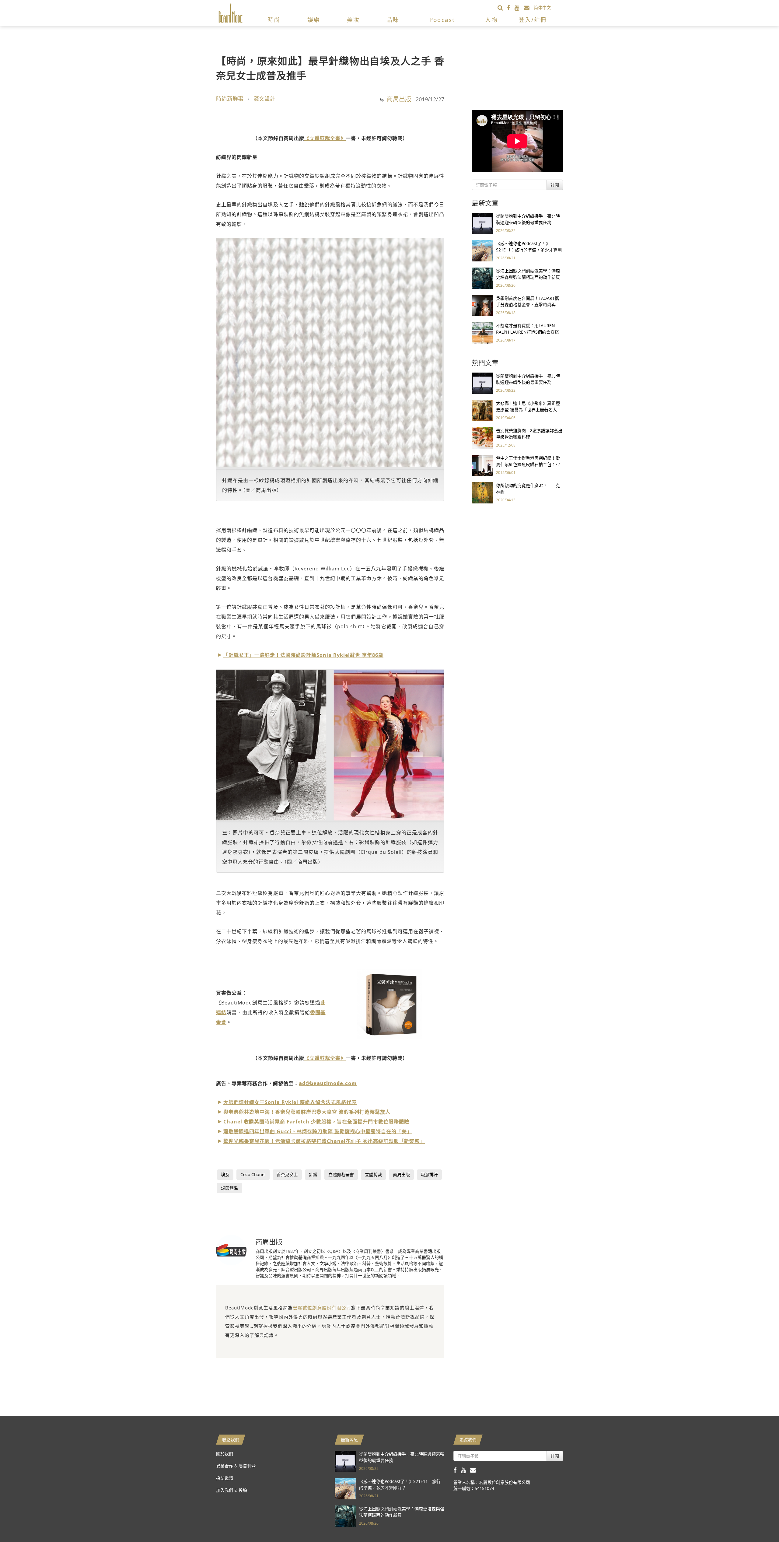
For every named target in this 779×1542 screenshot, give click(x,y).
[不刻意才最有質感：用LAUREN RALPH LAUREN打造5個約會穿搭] (482, 332)
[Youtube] (519, 7)
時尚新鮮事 (229, 98)
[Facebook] (511, 7)
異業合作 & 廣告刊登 (236, 1466)
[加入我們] (529, 7)
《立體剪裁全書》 (325, 138)
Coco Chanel (253, 1174)
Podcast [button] (442, 20)
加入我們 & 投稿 (231, 1490)
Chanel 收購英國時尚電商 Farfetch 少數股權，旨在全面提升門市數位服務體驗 (316, 1121)
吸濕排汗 (429, 1174)
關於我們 (224, 1453)
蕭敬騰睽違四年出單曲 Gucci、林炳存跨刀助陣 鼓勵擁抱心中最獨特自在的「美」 (317, 1131)
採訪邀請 (224, 1478)
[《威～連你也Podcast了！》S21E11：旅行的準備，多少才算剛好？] (482, 250)
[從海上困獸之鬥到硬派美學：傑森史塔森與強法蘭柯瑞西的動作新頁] (482, 278)
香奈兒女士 (287, 1174)
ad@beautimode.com (328, 1083)
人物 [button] (491, 20)
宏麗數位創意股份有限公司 (322, 1308)
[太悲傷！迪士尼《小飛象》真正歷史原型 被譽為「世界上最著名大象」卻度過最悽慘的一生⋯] (482, 410)
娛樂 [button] (313, 20)
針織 (313, 1174)
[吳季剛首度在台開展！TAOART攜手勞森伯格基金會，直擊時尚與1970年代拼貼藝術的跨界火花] (482, 305)
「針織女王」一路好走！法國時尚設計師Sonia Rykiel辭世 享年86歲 (303, 655)
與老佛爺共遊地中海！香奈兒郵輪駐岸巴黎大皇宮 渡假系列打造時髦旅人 (306, 1112)
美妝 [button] (353, 20)
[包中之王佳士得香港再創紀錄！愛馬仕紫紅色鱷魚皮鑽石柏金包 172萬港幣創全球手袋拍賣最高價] (482, 465)
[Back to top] (759, 1522)
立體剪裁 (373, 1174)
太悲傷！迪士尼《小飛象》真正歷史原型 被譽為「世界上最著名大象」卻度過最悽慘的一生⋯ (528, 409)
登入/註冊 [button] (533, 20)
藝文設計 (264, 98)
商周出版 (399, 99)
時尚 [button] (273, 20)
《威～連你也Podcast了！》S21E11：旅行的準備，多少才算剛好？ (529, 249)
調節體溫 (229, 1188)
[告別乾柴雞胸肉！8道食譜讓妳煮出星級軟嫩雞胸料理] (482, 437)
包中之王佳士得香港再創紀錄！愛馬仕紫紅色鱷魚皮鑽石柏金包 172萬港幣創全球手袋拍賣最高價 (528, 464)
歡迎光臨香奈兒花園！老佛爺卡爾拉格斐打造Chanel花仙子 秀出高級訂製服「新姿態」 (324, 1141)
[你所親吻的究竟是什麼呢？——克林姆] (482, 492)
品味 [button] (392, 20)
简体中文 (542, 7)
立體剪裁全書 (341, 1174)
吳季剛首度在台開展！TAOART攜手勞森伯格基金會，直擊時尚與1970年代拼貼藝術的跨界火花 (527, 304)
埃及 (225, 1174)
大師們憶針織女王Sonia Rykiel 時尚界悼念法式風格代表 (290, 1102)
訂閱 (554, 184)
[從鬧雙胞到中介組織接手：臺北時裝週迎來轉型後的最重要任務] (482, 223)
